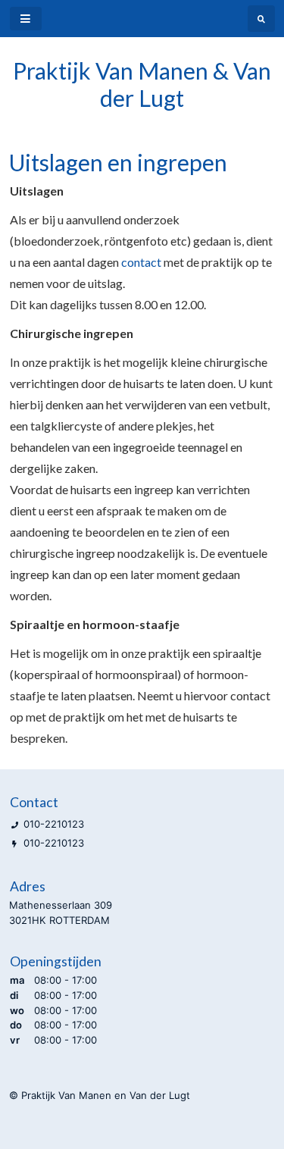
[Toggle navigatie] (26, 18)
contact (142, 262)
